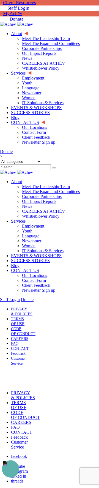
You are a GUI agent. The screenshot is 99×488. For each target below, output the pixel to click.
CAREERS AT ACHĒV (43, 211)
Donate (17, 19)
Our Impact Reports (39, 201)
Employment (33, 226)
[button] (17, 378)
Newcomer (31, 241)
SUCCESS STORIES (30, 260)
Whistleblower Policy (40, 216)
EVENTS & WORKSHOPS (36, 255)
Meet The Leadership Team (46, 186)
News (27, 206)
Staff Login (18, 8)
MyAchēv (12, 13)
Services (18, 221)
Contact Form (34, 280)
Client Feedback (36, 285)
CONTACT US (25, 270)
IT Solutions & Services (43, 250)
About (16, 181)
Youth (27, 231)
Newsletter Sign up (38, 290)
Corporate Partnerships (42, 196)
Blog (15, 265)
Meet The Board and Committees (51, 191)
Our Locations (34, 275)
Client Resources (19, 2)
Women (28, 245)
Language (30, 236)
